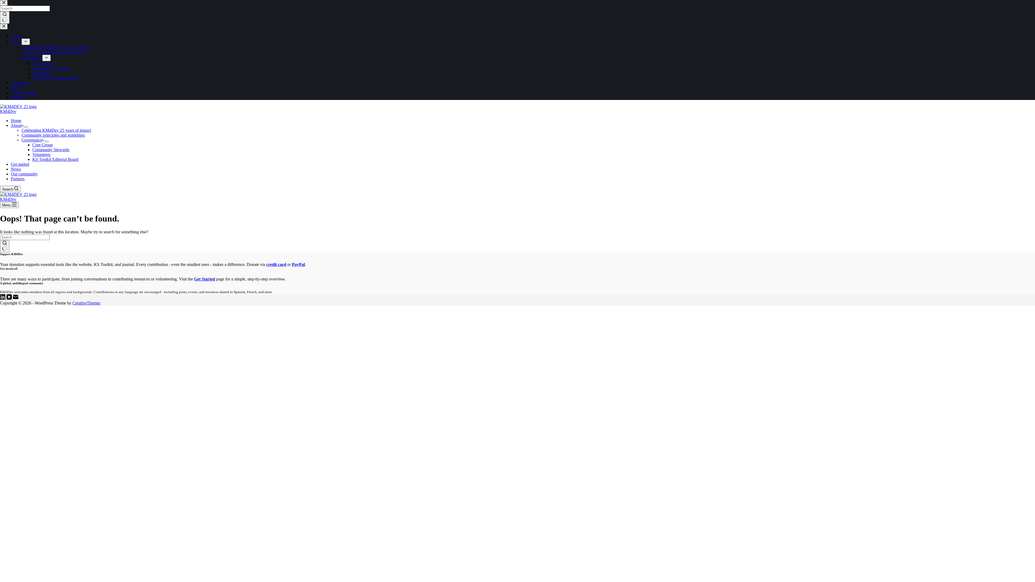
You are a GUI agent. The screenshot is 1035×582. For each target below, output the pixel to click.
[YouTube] (9, 298)
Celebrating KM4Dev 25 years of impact (56, 130)
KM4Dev (8, 111)
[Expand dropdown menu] (26, 127)
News (16, 169)
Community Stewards (50, 149)
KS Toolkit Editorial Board (55, 159)
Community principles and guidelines (53, 135)
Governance (32, 140)
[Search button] (4, 246)
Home (16, 120)
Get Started (204, 279)
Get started (20, 164)
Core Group (42, 145)
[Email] (15, 298)
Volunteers (41, 154)
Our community (24, 174)
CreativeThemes (86, 303)
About (16, 125)
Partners (18, 178)
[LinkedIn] (3, 298)
